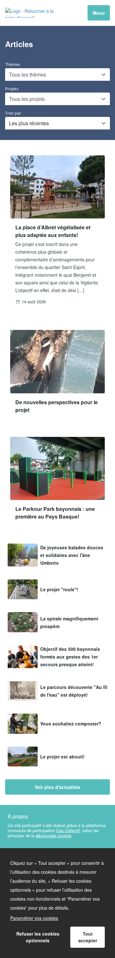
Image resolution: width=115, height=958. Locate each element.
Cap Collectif (68, 830)
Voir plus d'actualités (57, 787)
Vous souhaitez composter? (70, 723)
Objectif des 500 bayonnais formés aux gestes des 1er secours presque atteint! (70, 656)
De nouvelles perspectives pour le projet (56, 405)
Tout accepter (87, 937)
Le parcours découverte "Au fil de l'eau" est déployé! (73, 691)
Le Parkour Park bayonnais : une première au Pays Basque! (55, 512)
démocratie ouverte (53, 835)
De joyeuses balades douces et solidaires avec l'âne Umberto (71, 555)
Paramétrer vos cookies (34, 918)
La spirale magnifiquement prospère (69, 622)
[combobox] (9, 74)
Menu (99, 13)
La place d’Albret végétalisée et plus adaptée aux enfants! (52, 231)
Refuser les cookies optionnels (37, 937)
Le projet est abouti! (62, 756)
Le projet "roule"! (59, 589)
